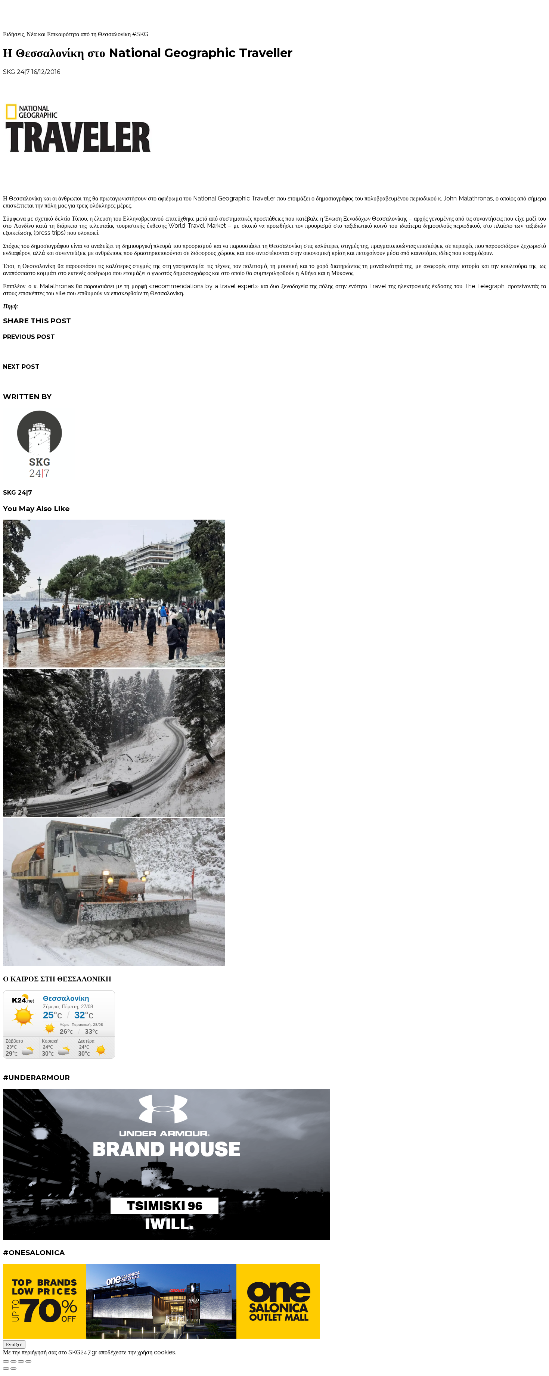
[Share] (13, 1361)
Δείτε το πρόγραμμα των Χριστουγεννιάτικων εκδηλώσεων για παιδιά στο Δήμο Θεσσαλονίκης (121, 351)
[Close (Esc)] (6, 1361)
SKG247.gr (34, 15)
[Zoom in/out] (28, 1361)
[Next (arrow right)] (13, 1368)
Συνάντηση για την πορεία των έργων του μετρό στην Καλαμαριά (84, 382)
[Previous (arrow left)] (6, 1368)
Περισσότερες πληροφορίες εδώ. (217, 1352)
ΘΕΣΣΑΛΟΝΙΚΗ (123, 71)
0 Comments (81, 71)
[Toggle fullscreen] (21, 1361)
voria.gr (28, 306)
